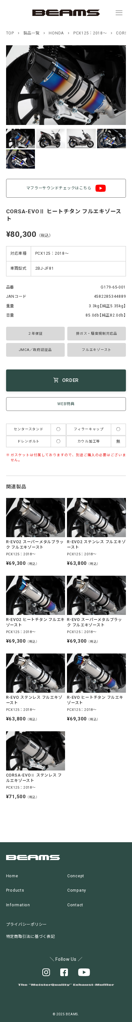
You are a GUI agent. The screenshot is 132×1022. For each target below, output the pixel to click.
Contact (75, 905)
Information (18, 905)
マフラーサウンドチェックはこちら (59, 188)
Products (15, 890)
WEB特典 (66, 404)
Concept (75, 876)
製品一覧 (31, 33)
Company (76, 890)
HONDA (56, 33)
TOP (10, 33)
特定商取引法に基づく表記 (30, 936)
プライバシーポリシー (26, 924)
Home (12, 876)
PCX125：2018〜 (90, 33)
